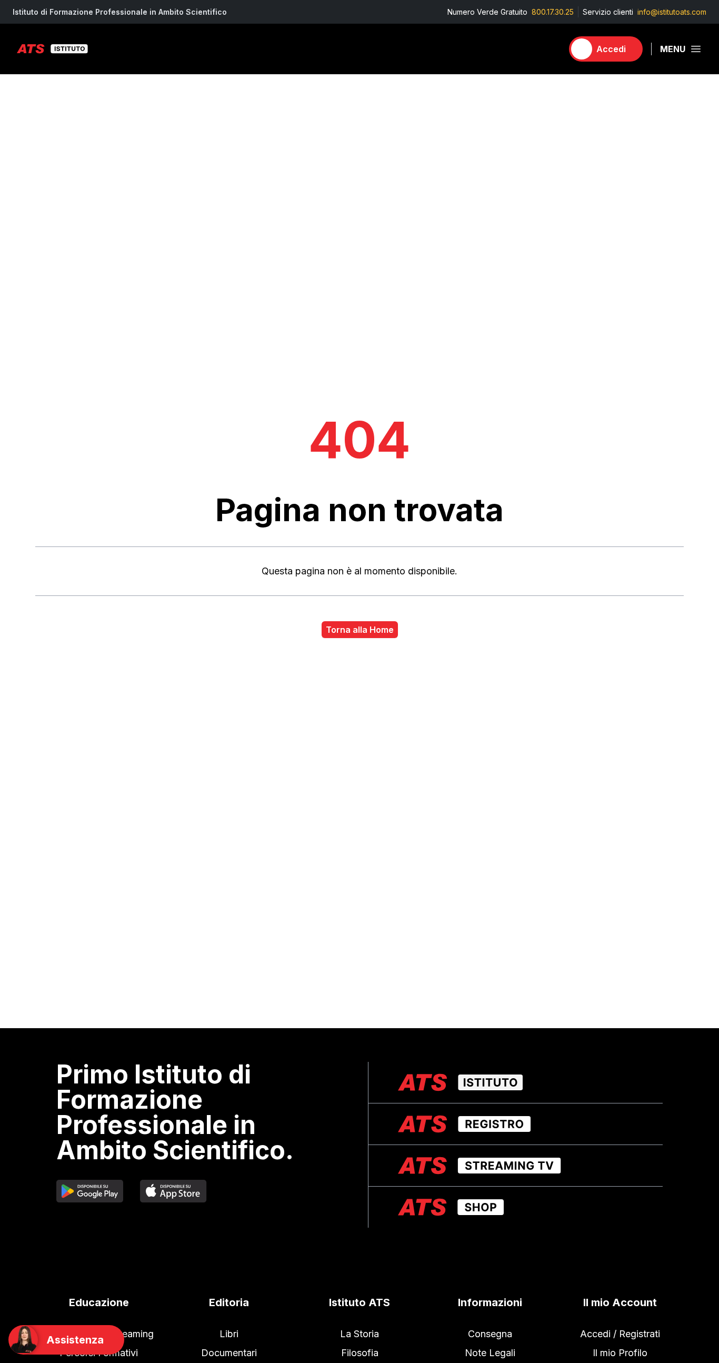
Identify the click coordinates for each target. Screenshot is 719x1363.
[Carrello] (550, 48)
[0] (550, 48)
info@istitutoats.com (671, 11)
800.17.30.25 (553, 11)
